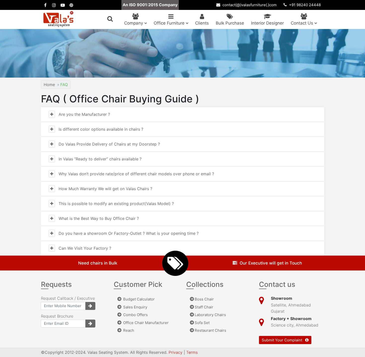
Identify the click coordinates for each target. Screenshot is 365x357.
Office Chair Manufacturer (145, 322)
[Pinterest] (71, 5)
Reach (128, 330)
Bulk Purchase (230, 23)
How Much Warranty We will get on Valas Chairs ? (105, 188)
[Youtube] (62, 5)
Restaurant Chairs (210, 330)
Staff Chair (204, 307)
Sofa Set (202, 322)
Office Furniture (170, 23)
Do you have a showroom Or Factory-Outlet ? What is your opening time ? (129, 233)
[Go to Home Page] (58, 19)
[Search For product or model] (110, 19)
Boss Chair (204, 299)
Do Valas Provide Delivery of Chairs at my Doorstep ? (109, 144)
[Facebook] (45, 5)
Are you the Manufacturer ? (84, 114)
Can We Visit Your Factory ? (85, 248)
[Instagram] (54, 5)
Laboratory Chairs (210, 314)
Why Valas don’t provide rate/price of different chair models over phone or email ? (136, 173)
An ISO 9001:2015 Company (150, 4)
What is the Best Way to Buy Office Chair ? (99, 218)
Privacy (176, 352)
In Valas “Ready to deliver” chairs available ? (100, 158)
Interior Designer (267, 23)
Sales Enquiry (134, 307)
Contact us (302, 23)
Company (134, 23)
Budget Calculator (138, 299)
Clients (202, 23)
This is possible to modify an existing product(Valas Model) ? (116, 203)
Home (49, 84)
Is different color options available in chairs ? (101, 129)
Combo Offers (135, 314)
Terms (192, 352)
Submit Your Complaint (282, 340)
